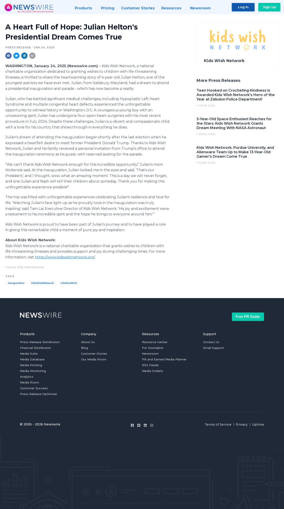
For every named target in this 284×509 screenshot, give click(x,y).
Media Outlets (152, 371)
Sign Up (269, 7)
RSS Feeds (150, 365)
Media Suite (29, 353)
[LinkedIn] (145, 425)
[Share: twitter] (16, 55)
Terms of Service (218, 424)
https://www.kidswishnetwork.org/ (65, 257)
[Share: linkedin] (24, 55)
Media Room (29, 382)
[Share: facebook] (8, 55)
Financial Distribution (35, 348)
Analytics (26, 376)
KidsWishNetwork (42, 283)
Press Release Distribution (40, 342)
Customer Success (34, 388)
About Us (88, 342)
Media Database (32, 359)
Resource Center (155, 342)
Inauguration (16, 283)
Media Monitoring (33, 371)
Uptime (258, 424)
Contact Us (211, 342)
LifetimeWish (69, 283)
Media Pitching (31, 365)
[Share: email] (32, 55)
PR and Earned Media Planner (164, 359)
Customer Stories (94, 353)
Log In (243, 7)
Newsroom (150, 353)
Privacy (242, 424)
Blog (84, 348)
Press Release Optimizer (38, 394)
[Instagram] (151, 425)
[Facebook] (132, 425)
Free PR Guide (248, 316)
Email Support (213, 348)
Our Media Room (93, 359)
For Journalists (153, 348)
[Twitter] (138, 425)
